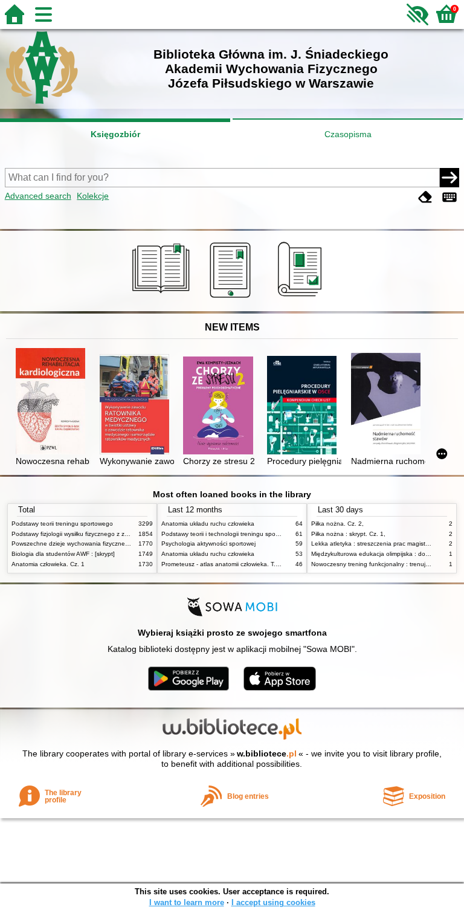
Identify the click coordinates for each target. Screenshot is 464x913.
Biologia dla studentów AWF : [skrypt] (63, 553)
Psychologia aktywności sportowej (208, 543)
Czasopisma (348, 134)
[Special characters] (449, 197)
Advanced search (38, 196)
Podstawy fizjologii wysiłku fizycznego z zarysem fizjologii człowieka (103, 534)
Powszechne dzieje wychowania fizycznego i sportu (83, 543)
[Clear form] (425, 197)
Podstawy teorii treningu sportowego (62, 523)
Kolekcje (93, 196)
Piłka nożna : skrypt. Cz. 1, (348, 534)
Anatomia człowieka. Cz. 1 (48, 564)
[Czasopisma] (301, 298)
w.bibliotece (267, 753)
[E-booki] (232, 298)
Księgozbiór (115, 134)
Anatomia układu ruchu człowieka (207, 523)
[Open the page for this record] (53, 402)
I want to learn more (186, 902)
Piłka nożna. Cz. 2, (337, 523)
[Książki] (162, 298)
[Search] (449, 177)
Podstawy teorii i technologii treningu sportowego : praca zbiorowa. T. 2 (260, 534)
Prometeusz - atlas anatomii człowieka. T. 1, (222, 564)
